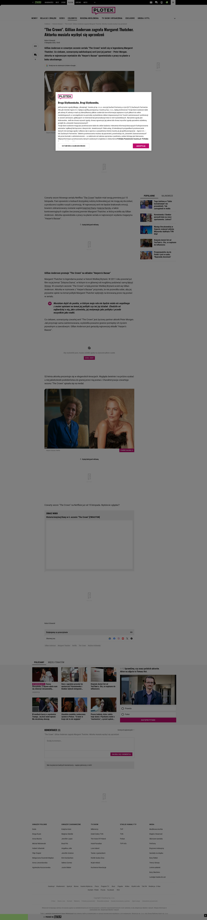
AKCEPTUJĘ (140, 146)
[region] (103, 121)
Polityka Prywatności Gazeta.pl (129, 139)
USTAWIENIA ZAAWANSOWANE (73, 146)
